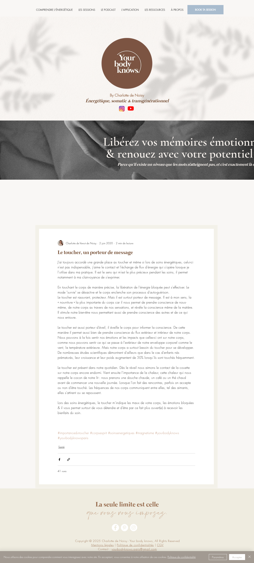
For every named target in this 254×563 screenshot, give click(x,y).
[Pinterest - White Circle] (124, 527)
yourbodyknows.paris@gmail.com (134, 549)
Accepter (237, 557)
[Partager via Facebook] (59, 459)
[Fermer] (249, 557)
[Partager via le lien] (68, 459)
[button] (86, 10)
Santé (61, 447)
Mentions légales (102, 545)
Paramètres (218, 557)
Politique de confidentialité (182, 557)
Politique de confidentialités (135, 545)
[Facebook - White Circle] (115, 527)
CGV (160, 545)
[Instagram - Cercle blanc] (133, 527)
